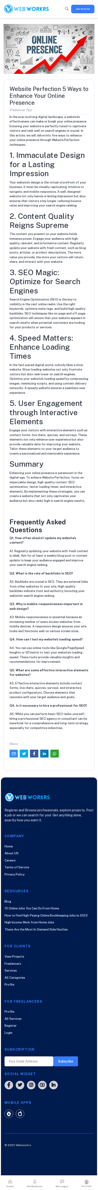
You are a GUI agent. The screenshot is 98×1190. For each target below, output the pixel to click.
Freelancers (13, 963)
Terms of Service (17, 867)
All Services (13, 1019)
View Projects (14, 956)
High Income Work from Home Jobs (29, 922)
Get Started (83, 8)
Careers (10, 860)
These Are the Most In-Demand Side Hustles (36, 929)
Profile (9, 984)
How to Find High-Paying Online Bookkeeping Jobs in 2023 (46, 915)
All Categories (15, 977)
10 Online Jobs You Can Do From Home (32, 908)
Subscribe (65, 1061)
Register (11, 1025)
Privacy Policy (14, 874)
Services (11, 970)
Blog (8, 901)
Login (8, 1033)
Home (9, 846)
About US (12, 853)
